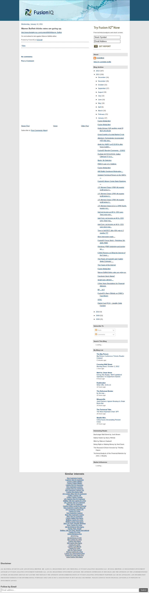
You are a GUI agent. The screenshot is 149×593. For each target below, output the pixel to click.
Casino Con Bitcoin (74, 546)
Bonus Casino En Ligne (74, 552)
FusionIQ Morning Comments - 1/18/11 (111, 150)
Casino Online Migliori (74, 481)
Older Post (85, 126)
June (100, 99)
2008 (98, 319)
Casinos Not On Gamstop (74, 480)
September (102, 88)
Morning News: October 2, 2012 (108, 366)
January (101, 118)
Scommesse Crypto (75, 538)
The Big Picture (102, 354)
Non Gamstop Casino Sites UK (74, 508)
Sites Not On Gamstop (74, 516)
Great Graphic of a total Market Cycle (111, 134)
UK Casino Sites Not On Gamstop (75, 494)
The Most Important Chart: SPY (108, 411)
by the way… (101, 393)
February (101, 114)
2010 (98, 312)
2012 (98, 71)
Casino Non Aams (74, 541)
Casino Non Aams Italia (74, 492)
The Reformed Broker (105, 391)
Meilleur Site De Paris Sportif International (74, 530)
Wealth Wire (101, 418)
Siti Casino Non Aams (74, 543)
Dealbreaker (101, 383)
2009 (98, 315)
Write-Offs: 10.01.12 (104, 385)
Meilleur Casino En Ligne (74, 520)
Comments (101, 334)
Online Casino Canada (75, 497)
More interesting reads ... (106, 236)
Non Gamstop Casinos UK (74, 490)
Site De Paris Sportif (75, 550)
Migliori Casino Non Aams (75, 522)
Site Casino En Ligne (74, 539)
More (23, 45)
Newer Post (25, 126)
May (99, 103)
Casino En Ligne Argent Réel (74, 553)
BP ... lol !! (101, 290)
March (100, 110)
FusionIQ (100, 58)
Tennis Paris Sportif (74, 528)
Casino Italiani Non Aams (74, 518)
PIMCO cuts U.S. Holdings (107, 164)
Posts (99, 330)
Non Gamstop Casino (74, 478)
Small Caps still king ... (105, 280)
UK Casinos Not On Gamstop (74, 499)
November (101, 81)
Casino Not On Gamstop (74, 485)
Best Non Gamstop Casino (74, 515)
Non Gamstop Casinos (74, 487)
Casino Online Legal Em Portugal (74, 506)
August (100, 92)
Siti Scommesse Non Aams (74, 527)
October (101, 85)
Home (55, 126)
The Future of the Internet (107, 265)
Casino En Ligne (74, 511)
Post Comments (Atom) (39, 130)
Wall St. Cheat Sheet (104, 373)
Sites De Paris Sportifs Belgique (74, 523)
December (101, 77)
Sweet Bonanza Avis (74, 534)
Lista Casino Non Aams (74, 557)
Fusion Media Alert (104, 121)
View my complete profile (102, 62)
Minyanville (101, 399)
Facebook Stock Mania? (106, 276)
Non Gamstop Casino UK (75, 509)
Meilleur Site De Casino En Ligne (74, 501)
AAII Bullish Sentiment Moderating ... (110, 171)
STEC (100, 299)
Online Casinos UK (74, 495)
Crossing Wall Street (104, 364)
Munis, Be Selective (104, 160)
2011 (98, 74)
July (99, 96)
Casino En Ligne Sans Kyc (74, 555)
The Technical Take (104, 409)
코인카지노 (75, 536)
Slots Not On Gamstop (74, 504)
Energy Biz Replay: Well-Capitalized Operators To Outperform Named (109, 376)
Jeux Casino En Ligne (74, 525)
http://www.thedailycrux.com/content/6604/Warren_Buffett (41, 32)
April (99, 107)
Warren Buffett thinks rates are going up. (41, 28)
